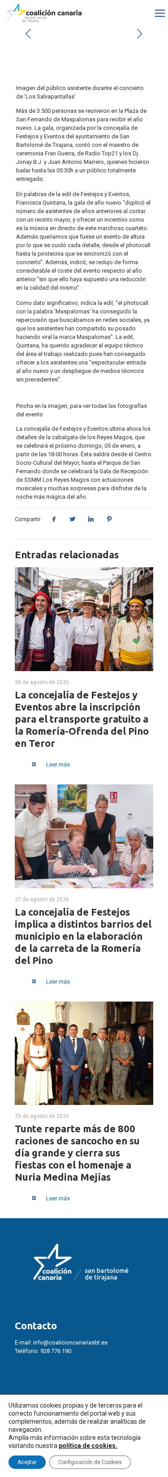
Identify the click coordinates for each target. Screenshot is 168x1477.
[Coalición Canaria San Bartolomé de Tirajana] (44, 13)
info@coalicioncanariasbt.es (70, 1342)
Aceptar (27, 1462)
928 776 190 (55, 1351)
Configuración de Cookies (90, 1462)
